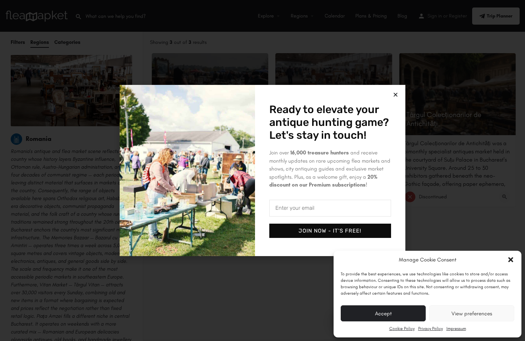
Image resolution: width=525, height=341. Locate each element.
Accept (383, 313)
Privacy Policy (430, 328)
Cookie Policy (402, 328)
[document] (262, 170)
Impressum (456, 328)
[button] (510, 259)
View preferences (471, 313)
